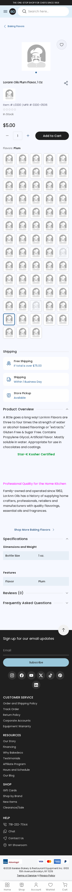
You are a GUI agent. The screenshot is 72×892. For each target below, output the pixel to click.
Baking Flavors (16, 26)
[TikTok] (50, 675)
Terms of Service (27, 875)
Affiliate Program (14, 764)
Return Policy (11, 715)
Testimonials (11, 758)
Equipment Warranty (17, 726)
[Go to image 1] (36, 72)
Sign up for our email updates (28, 638)
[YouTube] (31, 675)
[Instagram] (12, 675)
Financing (9, 747)
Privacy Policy (47, 875)
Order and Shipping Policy (20, 703)
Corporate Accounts (17, 720)
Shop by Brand (12, 796)
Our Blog (8, 775)
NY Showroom (17, 845)
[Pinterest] (60, 675)
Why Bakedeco (13, 753)
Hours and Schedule (16, 770)
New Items (10, 802)
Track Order (11, 709)
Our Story (9, 741)
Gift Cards (10, 790)
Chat (11, 831)
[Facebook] (21, 675)
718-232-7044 (18, 824)
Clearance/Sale (13, 807)
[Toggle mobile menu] (5, 11)
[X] (41, 675)
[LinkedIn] (36, 685)
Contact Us (16, 838)
